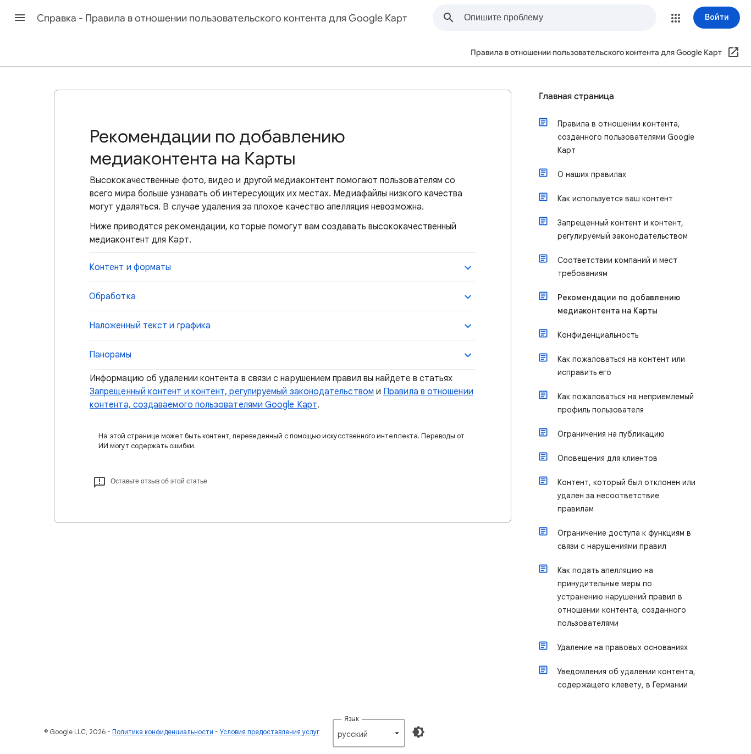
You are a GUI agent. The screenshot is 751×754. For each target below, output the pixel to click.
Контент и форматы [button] (130, 267)
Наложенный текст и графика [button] (150, 325)
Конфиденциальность (597, 335)
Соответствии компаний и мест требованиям (617, 266)
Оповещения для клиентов (607, 458)
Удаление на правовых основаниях (622, 647)
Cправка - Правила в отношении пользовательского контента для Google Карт (222, 18)
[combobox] (560, 17)
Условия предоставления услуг (269, 732)
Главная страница (576, 96)
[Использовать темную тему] (418, 732)
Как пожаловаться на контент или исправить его (621, 365)
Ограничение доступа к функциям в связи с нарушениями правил (624, 539)
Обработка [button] (112, 296)
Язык (351, 718)
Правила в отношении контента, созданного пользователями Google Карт (625, 137)
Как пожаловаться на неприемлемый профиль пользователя (625, 403)
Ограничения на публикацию (611, 434)
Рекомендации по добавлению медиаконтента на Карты (618, 304)
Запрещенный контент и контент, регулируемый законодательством (232, 391)
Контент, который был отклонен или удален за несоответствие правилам (626, 495)
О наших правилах (591, 174)
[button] (20, 17)
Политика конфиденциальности (162, 732)
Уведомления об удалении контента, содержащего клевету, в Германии (626, 678)
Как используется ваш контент (615, 198)
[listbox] (369, 733)
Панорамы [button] (110, 354)
